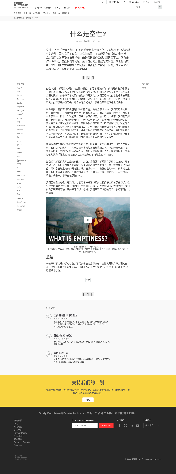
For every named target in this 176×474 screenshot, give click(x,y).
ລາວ (18, 149)
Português (21, 175)
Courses (18, 445)
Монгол (20, 152)
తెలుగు (19, 191)
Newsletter (19, 436)
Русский (20, 179)
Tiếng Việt (21, 206)
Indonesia (21, 126)
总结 (144, 88)
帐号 (158, 2)
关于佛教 (17, 13)
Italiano (20, 130)
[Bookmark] (92, 77)
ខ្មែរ (18, 137)
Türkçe (20, 198)
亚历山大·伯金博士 (83, 41)
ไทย (18, 194)
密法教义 (46, 13)
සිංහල (19, 183)
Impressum (157, 459)
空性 (88, 280)
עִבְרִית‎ (19, 118)
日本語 (20, 133)
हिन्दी (18, 122)
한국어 (19, 145)
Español (20, 107)
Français (20, 111)
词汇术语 (135, 2)
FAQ (16, 424)
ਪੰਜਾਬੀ (19, 168)
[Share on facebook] (83, 77)
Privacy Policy (20, 433)
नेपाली (19, 164)
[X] (88, 77)
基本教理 (38, 8)
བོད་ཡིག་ (20, 95)
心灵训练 (36, 13)
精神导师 (65, 13)
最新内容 (18, 439)
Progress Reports (22, 442)
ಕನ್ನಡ (19, 141)
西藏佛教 (47, 8)
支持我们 (81, 8)
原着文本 (56, 13)
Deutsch (20, 99)
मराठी (18, 156)
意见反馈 (18, 421)
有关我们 (67, 8)
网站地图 (18, 427)
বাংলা (18, 91)
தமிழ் (19, 187)
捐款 (88, 400)
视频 (147, 2)
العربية (19, 88)
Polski (19, 171)
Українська (21, 202)
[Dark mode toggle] (103, 2)
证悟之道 (27, 13)
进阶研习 (56, 8)
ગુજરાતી (20, 114)
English (20, 103)
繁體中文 (20, 210)
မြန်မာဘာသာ (22, 160)
